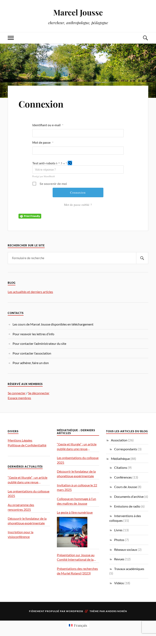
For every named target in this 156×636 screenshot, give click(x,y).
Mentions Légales (20, 440)
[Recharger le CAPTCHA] (70, 163)
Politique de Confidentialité (27, 445)
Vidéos (119, 583)
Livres (118, 530)
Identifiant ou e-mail (47, 125)
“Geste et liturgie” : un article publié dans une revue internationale (27, 479)
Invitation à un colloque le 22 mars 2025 (77, 487)
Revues (119, 559)
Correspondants (125, 449)
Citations (120, 467)
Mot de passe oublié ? (78, 205)
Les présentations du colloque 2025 (28, 493)
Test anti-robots (43, 163)
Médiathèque (120, 458)
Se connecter (17, 393)
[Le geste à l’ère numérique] (72, 532)
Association (119, 440)
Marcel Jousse (78, 12)
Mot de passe (42, 142)
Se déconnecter (38, 393)
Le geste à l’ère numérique (75, 512)
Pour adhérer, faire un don (31, 363)
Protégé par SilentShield (43, 176)
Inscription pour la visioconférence (20, 534)
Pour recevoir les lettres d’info (33, 334)
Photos (119, 540)
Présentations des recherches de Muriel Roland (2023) (77, 571)
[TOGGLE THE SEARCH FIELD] (145, 37)
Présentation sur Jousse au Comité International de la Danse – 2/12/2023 (75, 557)
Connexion (40, 104)
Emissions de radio (127, 506)
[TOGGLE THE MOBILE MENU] (11, 37)
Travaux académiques (129, 569)
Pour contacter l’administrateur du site (39, 343)
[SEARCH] (142, 258)
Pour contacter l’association (32, 353)
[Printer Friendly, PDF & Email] (29, 215)
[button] (70, 163)
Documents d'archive (129, 496)
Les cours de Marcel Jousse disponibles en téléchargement (53, 324)
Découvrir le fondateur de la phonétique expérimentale (27, 520)
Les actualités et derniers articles (30, 292)
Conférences (123, 477)
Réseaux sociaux (125, 549)
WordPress (74, 611)
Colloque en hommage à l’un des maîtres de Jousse (76, 501)
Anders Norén (116, 611)
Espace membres (19, 398)
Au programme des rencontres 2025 (21, 507)
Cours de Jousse (125, 487)
